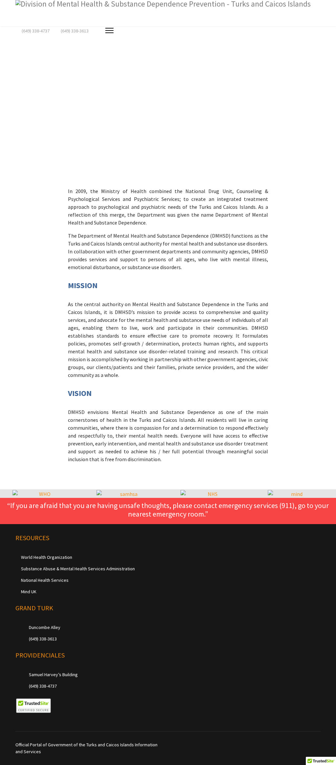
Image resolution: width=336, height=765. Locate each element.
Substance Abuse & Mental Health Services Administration (78, 569)
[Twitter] (298, 745)
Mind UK (28, 592)
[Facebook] (288, 745)
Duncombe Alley (44, 627)
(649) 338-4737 (36, 31)
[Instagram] (308, 745)
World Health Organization (46, 557)
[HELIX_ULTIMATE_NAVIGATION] (109, 30)
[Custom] (319, 745)
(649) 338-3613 (75, 31)
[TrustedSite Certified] (33, 705)
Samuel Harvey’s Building (53, 674)
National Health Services (45, 580)
